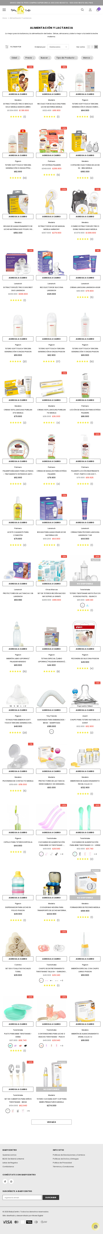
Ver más (51, 1122)
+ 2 (24, 706)
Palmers (51, 161)
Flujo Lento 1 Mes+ (85, 706)
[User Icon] (90, 9)
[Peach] (41, 1046)
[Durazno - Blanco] (41, 980)
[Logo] (21, 10)
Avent (85, 716)
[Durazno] (85, 854)
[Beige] (51, 1046)
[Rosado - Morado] (46, 980)
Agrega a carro (18, 94)
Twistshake (85, 589)
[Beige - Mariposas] (51, 732)
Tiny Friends (51, 716)
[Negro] (57, 854)
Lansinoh (18, 283)
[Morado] (46, 1046)
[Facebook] (5, 1181)
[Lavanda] (41, 854)
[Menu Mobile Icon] (4, 9)
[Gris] (51, 854)
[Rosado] (46, 854)
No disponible (85, 583)
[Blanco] (82, 605)
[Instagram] (11, 1181)
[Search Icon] (82, 9)
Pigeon (85, 100)
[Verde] (75, 854)
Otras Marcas (51, 589)
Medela (18, 100)
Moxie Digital (37, 1215)
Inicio (5, 18)
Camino (18, 964)
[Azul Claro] (88, 605)
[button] (15, 58)
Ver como (80, 47)
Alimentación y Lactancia (20, 18)
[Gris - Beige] (57, 980)
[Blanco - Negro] (51, 980)
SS (11, 706)
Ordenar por (40, 47)
